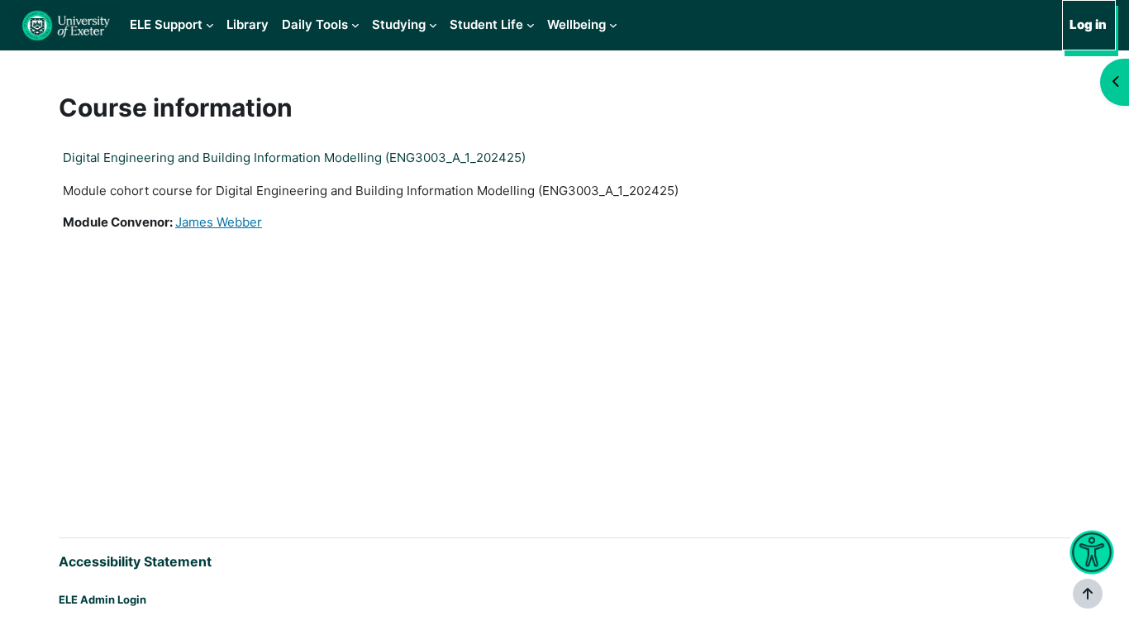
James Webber (218, 222)
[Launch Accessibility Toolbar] (1091, 552)
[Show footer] (1088, 594)
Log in (1088, 24)
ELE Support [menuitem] (166, 24)
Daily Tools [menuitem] (315, 24)
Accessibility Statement (135, 561)
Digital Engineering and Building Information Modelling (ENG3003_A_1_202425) (294, 157)
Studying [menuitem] (399, 24)
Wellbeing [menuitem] (576, 24)
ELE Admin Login (102, 599)
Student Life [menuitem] (486, 24)
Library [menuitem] (247, 24)
